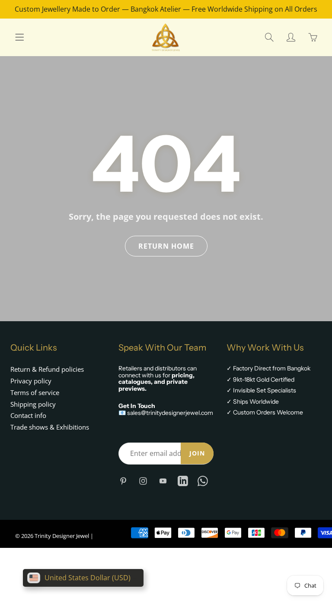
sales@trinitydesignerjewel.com (170, 413)
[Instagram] (142, 480)
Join (197, 453)
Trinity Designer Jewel (62, 536)
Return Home (166, 246)
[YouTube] (162, 480)
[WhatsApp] (202, 480)
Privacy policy (30, 381)
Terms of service (34, 393)
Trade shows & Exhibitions (49, 427)
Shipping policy (33, 404)
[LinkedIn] (182, 480)
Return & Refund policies (47, 369)
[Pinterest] (123, 480)
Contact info (28, 415)
